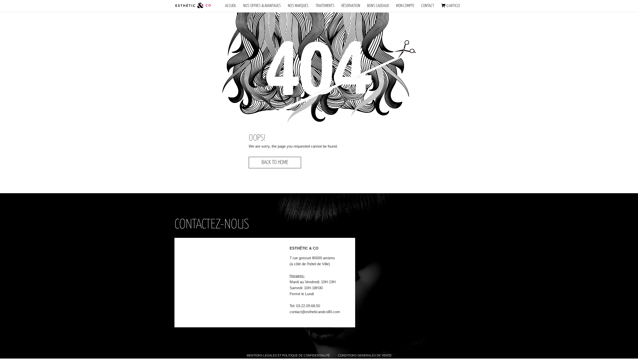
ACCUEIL (230, 6)
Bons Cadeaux (378, 6)
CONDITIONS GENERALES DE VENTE (365, 355)
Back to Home (274, 162)
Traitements (325, 6)
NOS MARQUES (298, 6)
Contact (427, 6)
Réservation (350, 6)
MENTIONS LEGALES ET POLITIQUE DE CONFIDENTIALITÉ (288, 355)
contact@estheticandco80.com (315, 312)
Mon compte (405, 6)
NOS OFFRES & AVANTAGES (262, 6)
